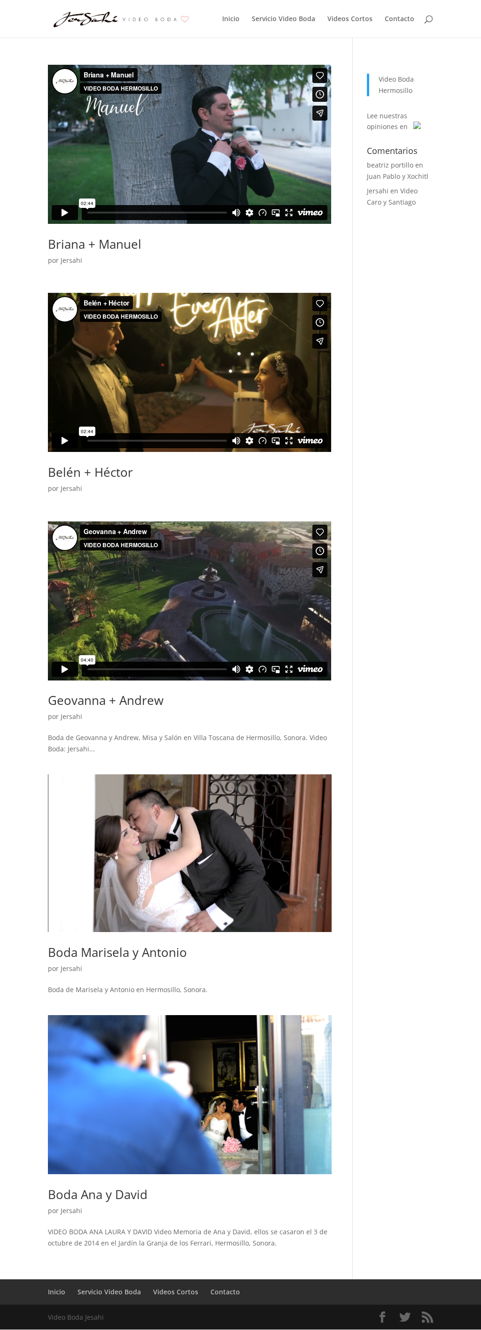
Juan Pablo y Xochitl (397, 176)
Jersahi (71, 260)
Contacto (399, 19)
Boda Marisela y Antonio (117, 952)
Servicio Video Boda (283, 19)
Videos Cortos (349, 19)
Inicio (231, 19)
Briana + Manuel (94, 244)
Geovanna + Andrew (105, 700)
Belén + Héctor (90, 472)
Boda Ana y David (97, 1194)
